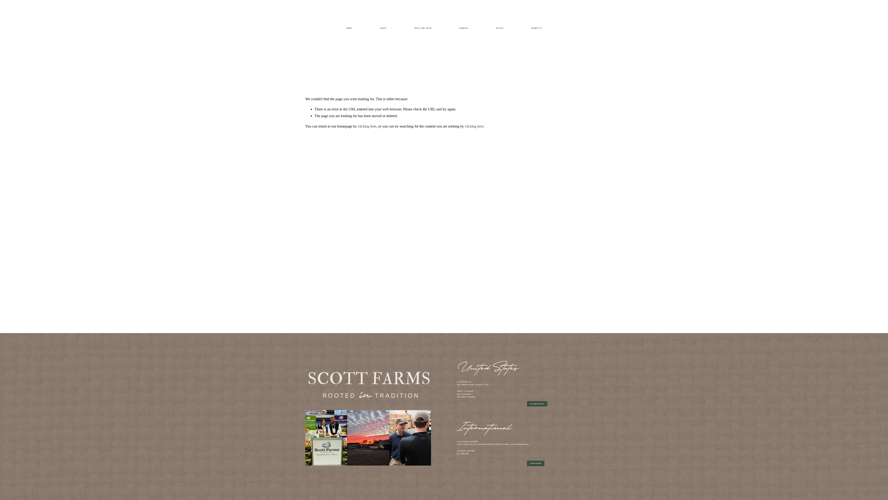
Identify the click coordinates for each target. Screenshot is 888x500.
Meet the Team (423, 28)
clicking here (367, 126)
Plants (500, 28)
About (383, 28)
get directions (537, 404)
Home (349, 28)
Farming (463, 28)
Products (536, 28)
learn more (535, 463)
